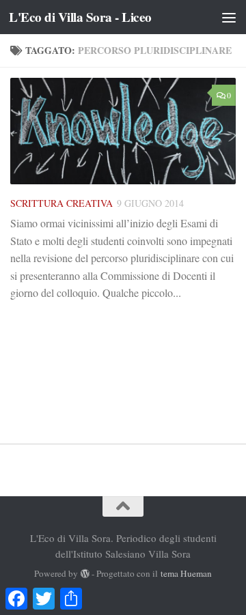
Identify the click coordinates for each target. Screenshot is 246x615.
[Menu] (229, 17)
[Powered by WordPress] (85, 573)
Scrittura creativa (61, 203)
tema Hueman (186, 573)
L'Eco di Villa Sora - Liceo (80, 17)
